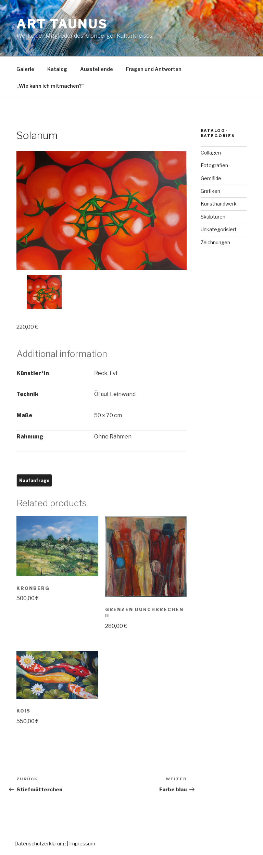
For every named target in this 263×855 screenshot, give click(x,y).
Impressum (82, 843)
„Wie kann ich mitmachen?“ (50, 86)
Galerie (25, 69)
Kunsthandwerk (219, 204)
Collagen (211, 153)
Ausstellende (96, 69)
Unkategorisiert (219, 229)
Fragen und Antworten (153, 69)
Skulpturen (213, 217)
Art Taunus (62, 24)
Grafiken (210, 191)
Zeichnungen (215, 242)
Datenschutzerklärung (40, 843)
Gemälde (211, 178)
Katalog (57, 69)
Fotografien (214, 165)
